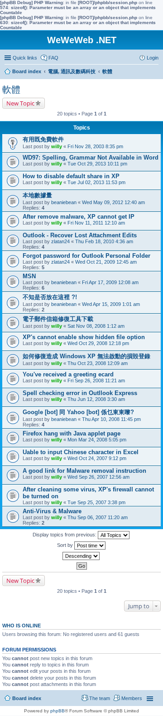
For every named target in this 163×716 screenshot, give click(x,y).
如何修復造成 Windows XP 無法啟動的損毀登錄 (86, 356)
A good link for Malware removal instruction (84, 470)
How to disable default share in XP (71, 176)
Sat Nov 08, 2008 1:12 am (96, 326)
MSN (29, 276)
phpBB (57, 710)
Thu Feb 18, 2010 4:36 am (104, 241)
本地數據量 (37, 195)
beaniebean (64, 202)
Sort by (65, 545)
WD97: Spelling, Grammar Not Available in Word (90, 157)
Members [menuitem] (131, 698)
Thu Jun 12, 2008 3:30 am (96, 399)
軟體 (11, 90)
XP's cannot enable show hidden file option (84, 337)
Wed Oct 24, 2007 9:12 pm (96, 458)
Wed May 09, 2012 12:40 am (113, 202)
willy (56, 146)
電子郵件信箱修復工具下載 (58, 318)
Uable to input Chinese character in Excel (81, 452)
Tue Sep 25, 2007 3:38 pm (96, 502)
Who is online (21, 625)
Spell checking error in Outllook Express (80, 393)
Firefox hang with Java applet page (71, 433)
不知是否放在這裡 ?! (50, 297)
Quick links (25, 57)
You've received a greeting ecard (68, 374)
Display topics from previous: (65, 534)
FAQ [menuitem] (53, 57)
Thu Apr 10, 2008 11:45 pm (111, 419)
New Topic (20, 103)
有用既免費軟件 (43, 139)
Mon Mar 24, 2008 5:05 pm (96, 439)
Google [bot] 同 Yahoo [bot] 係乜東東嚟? (78, 412)
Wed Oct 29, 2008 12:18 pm (98, 343)
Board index (26, 698)
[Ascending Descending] (81, 556)
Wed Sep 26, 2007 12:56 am (98, 477)
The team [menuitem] (99, 698)
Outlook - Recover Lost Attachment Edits (80, 235)
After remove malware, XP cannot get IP (78, 216)
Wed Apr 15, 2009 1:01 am (111, 304)
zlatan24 (60, 241)
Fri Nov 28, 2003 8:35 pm (95, 146)
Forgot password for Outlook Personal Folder (86, 255)
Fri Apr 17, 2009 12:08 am (110, 282)
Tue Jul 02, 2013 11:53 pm (96, 182)
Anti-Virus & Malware (52, 511)
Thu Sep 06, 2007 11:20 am (97, 517)
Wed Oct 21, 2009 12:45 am (106, 262)
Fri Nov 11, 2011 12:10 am (96, 222)
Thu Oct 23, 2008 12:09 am (97, 363)
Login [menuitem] (152, 57)
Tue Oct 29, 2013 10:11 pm (97, 163)
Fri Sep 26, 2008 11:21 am (96, 380)
